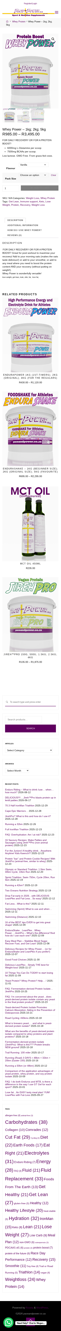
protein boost (43, 1247)
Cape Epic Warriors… (16, 811)
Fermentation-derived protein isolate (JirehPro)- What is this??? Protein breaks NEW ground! (27, 1044)
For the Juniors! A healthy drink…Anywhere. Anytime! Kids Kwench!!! (28, 852)
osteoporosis (42, 1242)
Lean (32, 1227)
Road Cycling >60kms (16, 1018)
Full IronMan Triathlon (17, 829)
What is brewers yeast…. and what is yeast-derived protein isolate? (28, 1024)
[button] (53, 39)
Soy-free (32, 1266)
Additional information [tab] (22, 225)
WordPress (42, 1307)
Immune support (29, 201)
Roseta (29, 1307)
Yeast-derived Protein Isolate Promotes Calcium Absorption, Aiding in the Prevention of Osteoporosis (30, 1010)
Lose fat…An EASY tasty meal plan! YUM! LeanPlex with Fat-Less (27, 1093)
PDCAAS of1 (14, 1247)
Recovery (25, 204)
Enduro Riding (25, 1162)
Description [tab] (15, 220)
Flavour (10, 168)
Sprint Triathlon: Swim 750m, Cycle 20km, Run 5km (30, 878)
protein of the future (17, 1253)
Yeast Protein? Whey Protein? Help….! (25, 980)
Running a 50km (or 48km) (19, 1065)
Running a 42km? (14, 885)
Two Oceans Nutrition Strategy (21, 890)
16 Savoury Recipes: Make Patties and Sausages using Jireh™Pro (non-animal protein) (26, 843)
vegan (45, 1273)
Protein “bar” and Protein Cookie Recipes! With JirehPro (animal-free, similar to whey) (30, 860)
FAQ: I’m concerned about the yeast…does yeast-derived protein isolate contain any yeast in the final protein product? (30, 999)
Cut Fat (17, 1137)
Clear (53, 175)
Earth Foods (28, 1145)
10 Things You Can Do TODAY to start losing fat (29, 974)
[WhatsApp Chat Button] (8, 1322)
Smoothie (15, 1266)
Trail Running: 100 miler (18, 1052)
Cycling (35, 1138)
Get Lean (14, 201)
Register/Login (30, 3)
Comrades (36, 1130)
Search (30, 728)
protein (28, 1248)
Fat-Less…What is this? (18, 903)
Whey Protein (18, 21)
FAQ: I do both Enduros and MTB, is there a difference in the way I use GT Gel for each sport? (28, 1084)
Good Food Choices (16, 959)
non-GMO (26, 1242)
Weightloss (20, 1279)
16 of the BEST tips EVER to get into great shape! (27, 923)
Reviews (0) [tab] (14, 235)
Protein (15, 204)
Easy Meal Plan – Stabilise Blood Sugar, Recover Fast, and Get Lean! (26, 942)
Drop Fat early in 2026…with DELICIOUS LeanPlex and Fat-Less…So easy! (27, 897)
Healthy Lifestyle (24, 1210)
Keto (41, 201)
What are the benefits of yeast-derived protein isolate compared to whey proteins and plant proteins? (29, 1034)
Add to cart (41, 188)
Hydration (24, 1218)
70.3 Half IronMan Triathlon (19, 805)
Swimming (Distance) (16, 917)
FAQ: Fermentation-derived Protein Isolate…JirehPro (29, 990)
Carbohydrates (26, 1122)
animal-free (27, 1115)
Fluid (31, 1170)
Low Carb (38, 1235)
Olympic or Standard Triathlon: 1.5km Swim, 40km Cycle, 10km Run (28, 870)
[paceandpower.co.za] (28, 12)
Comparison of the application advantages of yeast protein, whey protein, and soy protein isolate (29, 1074)
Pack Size (10, 178)
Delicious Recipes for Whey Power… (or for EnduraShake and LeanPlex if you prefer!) (28, 950)
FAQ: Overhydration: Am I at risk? (23, 834)
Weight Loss (32, 198)
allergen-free (12, 1115)
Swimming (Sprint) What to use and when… (28, 909)
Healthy (39, 1203)
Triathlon (29, 1272)
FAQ (18, 1171)
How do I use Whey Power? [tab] (24, 230)
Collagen (15, 1130)
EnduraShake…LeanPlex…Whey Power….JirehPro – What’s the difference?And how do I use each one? (30, 933)
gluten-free (21, 1203)
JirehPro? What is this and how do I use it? (28, 816)
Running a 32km (14, 824)
